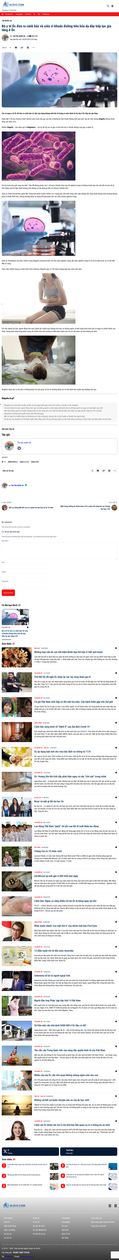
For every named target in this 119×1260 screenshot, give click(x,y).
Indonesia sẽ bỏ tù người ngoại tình (52, 975)
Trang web (5, 581)
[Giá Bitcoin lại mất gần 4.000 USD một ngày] (17, 881)
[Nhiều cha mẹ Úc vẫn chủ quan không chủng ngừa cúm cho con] (17, 1080)
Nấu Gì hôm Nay (10, 1226)
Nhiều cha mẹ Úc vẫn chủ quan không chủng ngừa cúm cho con (66, 1075)
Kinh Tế (7, 1222)
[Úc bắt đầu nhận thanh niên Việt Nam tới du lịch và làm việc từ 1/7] (54, 1166)
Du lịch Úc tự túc (39, 1234)
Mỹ (39, 14)
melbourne (46, 14)
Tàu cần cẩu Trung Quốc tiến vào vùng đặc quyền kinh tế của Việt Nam (69, 1050)
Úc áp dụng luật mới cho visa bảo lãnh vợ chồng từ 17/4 (62, 751)
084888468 (9, 1256)
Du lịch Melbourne (40, 1230)
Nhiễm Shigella (13, 462)
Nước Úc (36, 1218)
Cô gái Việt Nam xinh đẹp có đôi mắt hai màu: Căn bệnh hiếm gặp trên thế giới (73, 701)
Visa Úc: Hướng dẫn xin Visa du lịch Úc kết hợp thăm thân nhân (86, 1185)
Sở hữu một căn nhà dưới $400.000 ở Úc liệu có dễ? (60, 1025)
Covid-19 (28, 14)
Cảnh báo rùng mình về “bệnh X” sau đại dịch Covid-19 (62, 726)
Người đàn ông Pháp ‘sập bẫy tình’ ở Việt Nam (57, 1000)
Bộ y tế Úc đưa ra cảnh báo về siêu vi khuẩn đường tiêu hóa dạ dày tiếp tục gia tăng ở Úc (15, 633)
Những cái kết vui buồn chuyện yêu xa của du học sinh (61, 1100)
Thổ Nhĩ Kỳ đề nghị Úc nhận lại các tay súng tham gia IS (62, 676)
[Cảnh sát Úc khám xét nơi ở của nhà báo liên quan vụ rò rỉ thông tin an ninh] (17, 1130)
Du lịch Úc (8, 1238)
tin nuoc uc (9, 14)
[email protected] (26, 1256)
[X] (30, 1151)
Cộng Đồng (38, 723)
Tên (3, 562)
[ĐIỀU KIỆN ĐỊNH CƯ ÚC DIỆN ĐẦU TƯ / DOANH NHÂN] (54, 1186)
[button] (22, 47)
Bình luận (5, 541)
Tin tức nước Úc (19, 36)
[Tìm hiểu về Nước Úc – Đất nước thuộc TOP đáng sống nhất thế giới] (113, 1166)
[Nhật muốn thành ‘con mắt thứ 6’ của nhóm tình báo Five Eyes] (17, 931)
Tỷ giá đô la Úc (96, 1218)
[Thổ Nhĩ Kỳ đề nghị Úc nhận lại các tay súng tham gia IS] (17, 682)
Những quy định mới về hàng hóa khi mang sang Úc (23, 1175)
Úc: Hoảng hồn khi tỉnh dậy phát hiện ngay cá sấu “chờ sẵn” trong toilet (70, 776)
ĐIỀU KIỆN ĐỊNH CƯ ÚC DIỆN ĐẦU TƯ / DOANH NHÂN (24, 1185)
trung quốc (19, 14)
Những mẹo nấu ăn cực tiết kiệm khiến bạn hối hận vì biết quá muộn (68, 652)
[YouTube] (88, 1151)
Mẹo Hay (37, 648)
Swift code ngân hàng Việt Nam (102, 1222)
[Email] (15, 47)
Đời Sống (37, 847)
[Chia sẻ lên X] (10, 47)
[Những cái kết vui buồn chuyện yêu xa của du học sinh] (17, 1105)
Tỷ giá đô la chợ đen (98, 1226)
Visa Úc (46, 748)
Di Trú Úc (36, 1222)
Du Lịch (64, 1226)
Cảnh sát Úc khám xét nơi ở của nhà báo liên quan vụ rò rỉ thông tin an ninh (72, 1125)
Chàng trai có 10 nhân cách (48, 851)
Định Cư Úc (66, 1234)
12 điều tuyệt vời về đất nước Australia (53, 950)
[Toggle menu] (116, 4)
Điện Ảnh (65, 1230)
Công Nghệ (66, 1222)
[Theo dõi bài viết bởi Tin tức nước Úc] (5, 37)
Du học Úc (37, 797)
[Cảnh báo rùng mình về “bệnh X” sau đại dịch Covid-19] (17, 732)
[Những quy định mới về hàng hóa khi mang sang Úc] (54, 1176)
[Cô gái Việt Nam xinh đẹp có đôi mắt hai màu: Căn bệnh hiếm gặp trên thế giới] (17, 707)
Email (4, 572)
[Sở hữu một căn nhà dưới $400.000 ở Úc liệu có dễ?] (17, 1031)
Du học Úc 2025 (39, 1226)
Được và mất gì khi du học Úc (49, 801)
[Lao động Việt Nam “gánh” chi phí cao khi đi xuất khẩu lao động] (17, 832)
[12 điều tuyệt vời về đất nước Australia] (17, 956)
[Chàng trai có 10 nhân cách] (17, 856)
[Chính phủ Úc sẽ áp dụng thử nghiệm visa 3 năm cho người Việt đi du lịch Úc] (113, 1176)
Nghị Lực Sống (9, 1230)
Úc (34, 14)
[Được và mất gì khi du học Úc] (17, 807)
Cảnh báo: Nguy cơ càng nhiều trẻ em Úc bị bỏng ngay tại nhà (65, 901)
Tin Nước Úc (7, 21)
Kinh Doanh (8, 1218)
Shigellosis (34, 462)
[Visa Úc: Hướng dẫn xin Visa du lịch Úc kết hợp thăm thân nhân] (113, 1186)
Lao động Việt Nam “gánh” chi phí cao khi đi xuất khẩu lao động (66, 826)
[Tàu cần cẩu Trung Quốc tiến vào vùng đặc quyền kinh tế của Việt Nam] (17, 1056)
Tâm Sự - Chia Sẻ (39, 1096)
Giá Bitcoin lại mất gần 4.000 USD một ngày (56, 876)
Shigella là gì (24, 462)
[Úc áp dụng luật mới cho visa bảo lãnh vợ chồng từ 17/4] (17, 757)
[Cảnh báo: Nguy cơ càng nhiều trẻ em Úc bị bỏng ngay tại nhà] (17, 906)
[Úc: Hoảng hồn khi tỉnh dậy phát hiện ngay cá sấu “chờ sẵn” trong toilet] (17, 782)
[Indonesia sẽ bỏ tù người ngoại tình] (17, 981)
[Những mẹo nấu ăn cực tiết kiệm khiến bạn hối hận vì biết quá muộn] (17, 657)
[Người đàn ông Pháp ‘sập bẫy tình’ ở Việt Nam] (17, 1006)
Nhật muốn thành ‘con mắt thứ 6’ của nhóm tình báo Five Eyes (65, 925)
